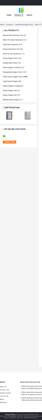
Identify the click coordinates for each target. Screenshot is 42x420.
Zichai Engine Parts (10, 58)
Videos (29, 15)
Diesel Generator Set (11, 49)
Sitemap (3, 402)
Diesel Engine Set (10, 95)
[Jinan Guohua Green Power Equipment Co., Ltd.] (21, 10)
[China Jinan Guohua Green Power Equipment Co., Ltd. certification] (9, 115)
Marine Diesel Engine (11, 100)
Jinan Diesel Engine (10, 81)
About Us (3, 387)
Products (19, 15)
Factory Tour (4, 390)
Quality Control (5, 393)
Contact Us (4, 396)
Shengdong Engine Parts (12, 72)
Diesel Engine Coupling (11, 86)
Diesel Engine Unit (10, 90)
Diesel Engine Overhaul (12, 67)
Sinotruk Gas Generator (12, 54)
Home (9, 15)
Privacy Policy (10, 414)
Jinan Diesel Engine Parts (24, 24)
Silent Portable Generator (13, 40)
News (2, 399)
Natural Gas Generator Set (13, 35)
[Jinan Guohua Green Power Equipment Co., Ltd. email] (5, 136)
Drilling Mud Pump (10, 63)
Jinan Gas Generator (10, 44)
